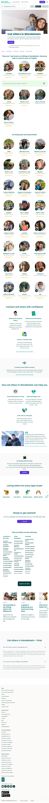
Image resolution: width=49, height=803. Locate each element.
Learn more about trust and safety (24, 351)
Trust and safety (5, 696)
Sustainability (4, 716)
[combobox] (13, 6)
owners (5, 602)
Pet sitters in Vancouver (7, 748)
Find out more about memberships (24, 374)
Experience (45, 6)
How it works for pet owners (8, 690)
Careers (3, 718)
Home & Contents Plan (7, 700)
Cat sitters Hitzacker (8, 561)
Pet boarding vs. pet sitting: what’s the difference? (9, 608)
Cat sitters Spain (29, 552)
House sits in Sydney (6, 766)
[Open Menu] (47, 2)
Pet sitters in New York (6, 740)
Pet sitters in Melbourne (7, 746)
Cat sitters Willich (7, 567)
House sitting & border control (8, 702)
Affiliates (3, 724)
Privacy (32, 800)
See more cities (18, 573)
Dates (32, 6)
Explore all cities (24, 584)
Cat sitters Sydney (18, 543)
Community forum (6, 714)
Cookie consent (5, 706)
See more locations (5, 575)
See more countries (27, 572)
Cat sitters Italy (28, 564)
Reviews (3, 704)
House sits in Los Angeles (7, 764)
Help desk (4, 698)
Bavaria (22, 51)
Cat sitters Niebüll (7, 563)
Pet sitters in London (6, 738)
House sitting (4, 756)
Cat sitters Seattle (18, 567)
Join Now (42, 2)
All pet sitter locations (6, 750)
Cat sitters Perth (18, 558)
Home (3, 51)
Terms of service (24, 800)
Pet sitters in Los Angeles (7, 742)
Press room (4, 722)
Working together (5, 726)
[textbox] (13, 6)
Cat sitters (9, 51)
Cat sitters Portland (18, 569)
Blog (2, 720)
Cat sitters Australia (30, 546)
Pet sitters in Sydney (6, 744)
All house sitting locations (7, 772)
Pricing (3, 694)
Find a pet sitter (16, 2)
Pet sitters (4, 732)
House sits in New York (6, 762)
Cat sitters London (18, 541)
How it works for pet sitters (7, 692)
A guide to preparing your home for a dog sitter (27, 608)
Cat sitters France (29, 554)
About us (3, 712)
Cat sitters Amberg (7, 552)
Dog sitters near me (6, 736)
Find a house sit (24, 2)
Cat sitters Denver (18, 571)
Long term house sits (6, 758)
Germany (16, 51)
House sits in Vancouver (7, 770)
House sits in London (6, 760)
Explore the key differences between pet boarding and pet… (9, 618)
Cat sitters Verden (7, 565)
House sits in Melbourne (7, 768)
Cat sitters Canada (29, 548)
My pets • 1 (38, 6)
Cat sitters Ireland (29, 566)
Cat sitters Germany (30, 550)
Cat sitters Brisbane (18, 556)
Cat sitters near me (6, 734)
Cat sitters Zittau (7, 573)
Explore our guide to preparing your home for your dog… (28, 617)
